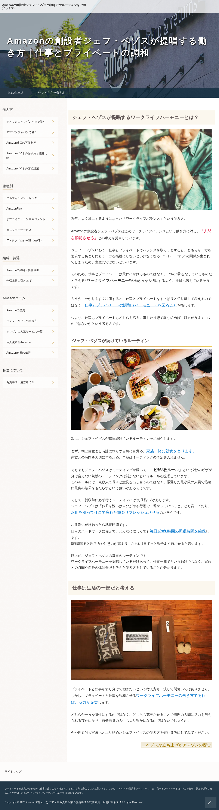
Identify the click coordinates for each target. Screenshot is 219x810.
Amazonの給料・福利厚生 (22, 270)
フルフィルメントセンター (23, 198)
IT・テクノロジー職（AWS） (24, 240)
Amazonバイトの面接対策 (22, 168)
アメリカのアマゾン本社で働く (25, 121)
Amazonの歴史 (15, 310)
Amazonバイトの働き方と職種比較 (26, 155)
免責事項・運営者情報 (20, 382)
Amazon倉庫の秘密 (18, 352)
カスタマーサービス (18, 229)
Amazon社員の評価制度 (21, 142)
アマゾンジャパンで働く (21, 132)
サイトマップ (13, 771)
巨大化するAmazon (18, 342)
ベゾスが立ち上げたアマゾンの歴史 (178, 745)
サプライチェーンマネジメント (25, 219)
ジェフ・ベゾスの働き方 (21, 321)
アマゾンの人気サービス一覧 (24, 331)
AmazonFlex (14, 208)
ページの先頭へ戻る (210, 802)
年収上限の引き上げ (18, 280)
